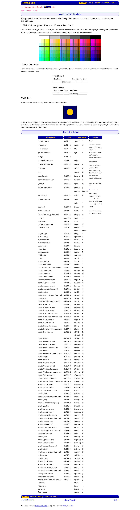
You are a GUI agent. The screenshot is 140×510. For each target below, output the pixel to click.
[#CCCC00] (59, 44)
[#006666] (76, 59)
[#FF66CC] (72, 41)
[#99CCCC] (52, 48)
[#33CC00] (59, 56)
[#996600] (79, 48)
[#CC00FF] (91, 44)
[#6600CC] (93, 52)
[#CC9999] (64, 44)
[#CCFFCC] (42, 44)
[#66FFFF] (40, 52)
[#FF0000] (100, 41)
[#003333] (88, 59)
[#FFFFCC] (42, 41)
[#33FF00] (49, 56)
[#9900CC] (93, 48)
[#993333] (88, 48)
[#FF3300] (89, 41)
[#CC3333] (88, 44)
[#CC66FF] (71, 44)
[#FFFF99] (43, 41)
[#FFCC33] (57, 41)
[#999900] (69, 48)
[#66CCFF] (50, 52)
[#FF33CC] (83, 41)
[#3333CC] (83, 56)
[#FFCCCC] (52, 41)
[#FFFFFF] (44, 37)
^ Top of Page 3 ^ (70, 500)
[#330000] (100, 56)
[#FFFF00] (49, 41)
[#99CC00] (59, 48)
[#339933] (67, 56)
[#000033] (98, 59)
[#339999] (64, 56)
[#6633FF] (81, 52)
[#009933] (67, 59)
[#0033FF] (81, 59)
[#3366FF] (71, 56)
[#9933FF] (81, 48)
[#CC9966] (66, 44)
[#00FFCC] (42, 59)
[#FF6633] (78, 41)
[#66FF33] (47, 52)
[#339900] (69, 56)
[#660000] (100, 52)
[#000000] (95, 37)
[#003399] (84, 59)
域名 (53, 7)
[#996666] (76, 48)
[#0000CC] (93, 59)
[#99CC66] (55, 48)
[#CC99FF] (60, 44)
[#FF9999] (64, 41)
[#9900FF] (91, 48)
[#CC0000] (100, 44)
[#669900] (69, 52)
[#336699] (74, 56)
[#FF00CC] (93, 41)
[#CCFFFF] (40, 44)
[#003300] (89, 59)
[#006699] (74, 59)
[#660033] (98, 52)
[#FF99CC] (62, 41)
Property (98, 3)
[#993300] (89, 48)
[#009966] (66, 59)
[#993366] (86, 48)
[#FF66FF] (71, 41)
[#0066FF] (71, 59)
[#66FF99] (43, 52)
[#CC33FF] (81, 44)
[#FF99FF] (60, 41)
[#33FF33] (47, 56)
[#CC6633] (78, 44)
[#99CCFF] (50, 48)
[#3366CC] (72, 56)
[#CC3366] (86, 44)
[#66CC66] (55, 52)
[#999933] (67, 48)
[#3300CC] (93, 56)
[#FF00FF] (91, 41)
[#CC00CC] (93, 44)
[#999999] (65, 37)
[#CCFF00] (49, 44)
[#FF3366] (86, 41)
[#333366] (86, 56)
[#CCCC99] (54, 44)
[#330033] (98, 56)
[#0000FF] (91, 59)
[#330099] (95, 56)
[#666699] (74, 52)
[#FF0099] (95, 41)
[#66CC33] (57, 52)
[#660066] (96, 52)
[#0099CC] (62, 59)
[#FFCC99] (54, 41)
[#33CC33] (57, 56)
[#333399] (84, 56)
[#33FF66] (45, 56)
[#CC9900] (69, 44)
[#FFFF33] (47, 41)
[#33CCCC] (52, 56)
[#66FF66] (45, 52)
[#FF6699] (74, 41)
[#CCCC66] (55, 44)
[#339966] (66, 56)
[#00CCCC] (52, 59)
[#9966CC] (72, 48)
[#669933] (67, 52)
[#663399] (84, 52)
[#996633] (78, 48)
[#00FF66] (45, 59)
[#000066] (96, 59)
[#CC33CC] (83, 44)
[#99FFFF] (40, 48)
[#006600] (79, 59)
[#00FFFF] (40, 59)
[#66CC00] (59, 52)
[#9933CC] (83, 48)
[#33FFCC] (42, 56)
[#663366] (86, 52)
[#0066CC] (72, 59)
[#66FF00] (49, 52)
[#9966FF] (71, 48)
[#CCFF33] (47, 44)
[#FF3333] (88, 41)
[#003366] (86, 59)
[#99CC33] (57, 48)
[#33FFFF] (40, 56)
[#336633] (78, 56)
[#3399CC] (62, 56)
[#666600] (79, 52)
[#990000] (100, 48)
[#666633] (78, 52)
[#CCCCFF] (50, 44)
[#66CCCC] (52, 52)
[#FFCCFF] (50, 41)
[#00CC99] (54, 59)
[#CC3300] (89, 44)
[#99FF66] (45, 48)
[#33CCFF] (50, 56)
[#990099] (95, 48)
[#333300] (89, 56)
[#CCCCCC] (55, 37)
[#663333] (88, 52)
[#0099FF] (60, 59)
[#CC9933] (67, 44)
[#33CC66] (55, 56)
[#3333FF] (81, 56)
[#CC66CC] (72, 44)
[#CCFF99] (43, 44)
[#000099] (95, 59)
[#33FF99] (43, 56)
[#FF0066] (96, 41)
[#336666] (76, 56)
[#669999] (64, 52)
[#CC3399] (84, 44)
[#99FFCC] (42, 48)
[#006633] (78, 59)
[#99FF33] (47, 48)
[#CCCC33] (57, 44)
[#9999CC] (62, 48)
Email (113, 3)
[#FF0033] (98, 41)
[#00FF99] (43, 59)
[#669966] (66, 52)
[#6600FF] (91, 52)
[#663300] (89, 52)
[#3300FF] (91, 56)
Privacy (90, 3)
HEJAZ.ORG (28, 3)
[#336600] (79, 56)
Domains (83, 3)
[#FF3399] (84, 41)
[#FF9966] (66, 41)
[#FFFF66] (45, 41)
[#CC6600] (79, 44)
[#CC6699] (74, 44)
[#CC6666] (76, 44)
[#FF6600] (79, 41)
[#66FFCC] (42, 52)
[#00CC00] (59, 59)
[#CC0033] (98, 44)
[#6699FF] (60, 52)
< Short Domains (28, 500)
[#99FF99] (43, 48)
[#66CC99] (54, 52)
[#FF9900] (69, 41)
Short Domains (37, 7)
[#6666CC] (72, 52)
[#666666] (75, 37)
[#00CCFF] (50, 59)
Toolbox (48, 7)
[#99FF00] (49, 48)
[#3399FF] (60, 56)
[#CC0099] (95, 44)
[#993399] (84, 48)
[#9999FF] (60, 48)
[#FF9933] (67, 41)
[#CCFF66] (45, 44)
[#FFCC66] (55, 41)
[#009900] (69, 59)
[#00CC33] (57, 59)
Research (105, 3)
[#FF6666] (76, 41)
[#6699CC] (62, 52)
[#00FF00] (49, 59)
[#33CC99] (54, 56)
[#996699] (74, 48)
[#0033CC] (83, 59)
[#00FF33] (47, 59)
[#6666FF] (71, 52)
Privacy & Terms (67, 506)
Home (22, 10)
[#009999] (64, 59)
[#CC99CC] (62, 44)
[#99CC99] (54, 48)
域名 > (116, 500)
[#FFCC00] (59, 41)
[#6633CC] (83, 52)
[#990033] (98, 48)
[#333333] (85, 37)
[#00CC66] (55, 59)
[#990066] (96, 48)
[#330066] (96, 56)
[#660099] (95, 52)
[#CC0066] (96, 44)
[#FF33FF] (81, 41)
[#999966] (66, 48)
